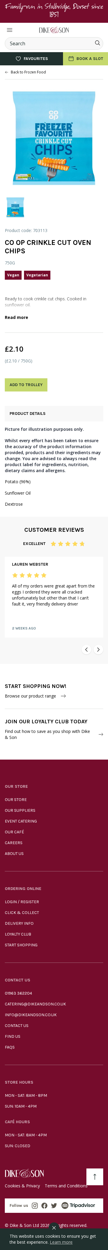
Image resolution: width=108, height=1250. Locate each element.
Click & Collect (22, 912)
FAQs (10, 1047)
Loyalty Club (18, 934)
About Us (14, 853)
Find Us (12, 1036)
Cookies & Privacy (22, 1186)
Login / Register (22, 901)
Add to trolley (26, 384)
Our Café (14, 832)
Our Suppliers (20, 810)
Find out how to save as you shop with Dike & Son (47, 734)
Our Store (16, 799)
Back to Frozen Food (28, 72)
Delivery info (19, 923)
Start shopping (21, 945)
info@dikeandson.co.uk (31, 1014)
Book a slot (89, 58)
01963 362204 (18, 993)
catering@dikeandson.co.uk (35, 1004)
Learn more (61, 1242)
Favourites (36, 58)
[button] (86, 649)
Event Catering (21, 821)
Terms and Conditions (66, 1186)
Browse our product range (30, 696)
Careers (13, 842)
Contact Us (16, 1025)
